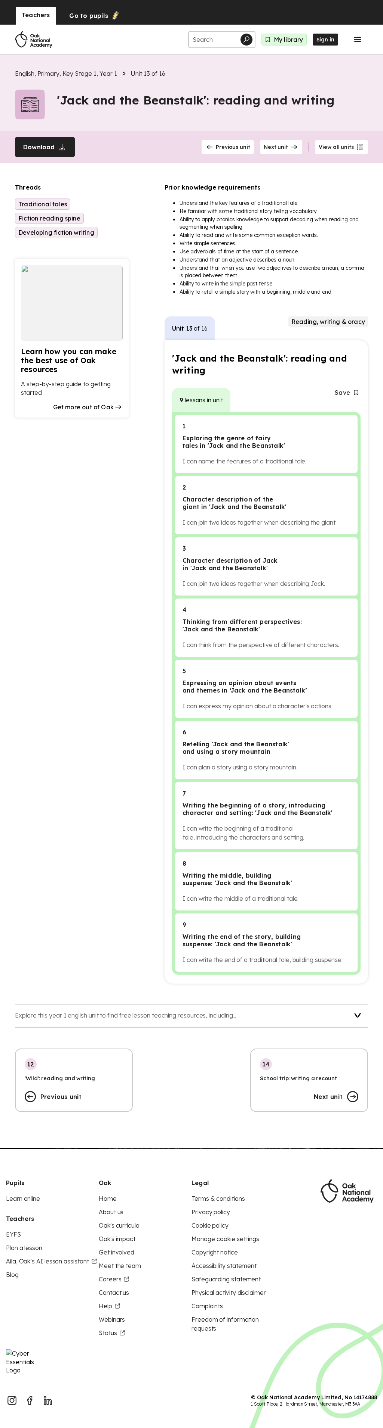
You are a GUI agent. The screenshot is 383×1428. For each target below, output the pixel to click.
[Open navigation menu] (357, 40)
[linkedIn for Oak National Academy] (48, 1400)
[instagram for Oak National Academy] (12, 1400)
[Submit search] (246, 40)
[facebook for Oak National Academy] (30, 1400)
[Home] (33, 39)
